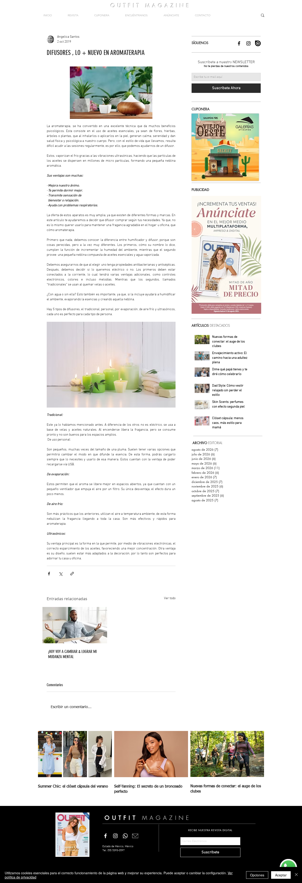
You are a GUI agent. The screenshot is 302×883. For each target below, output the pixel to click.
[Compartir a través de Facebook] (49, 573)
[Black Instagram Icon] (248, 43)
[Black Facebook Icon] (239, 43)
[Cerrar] (296, 875)
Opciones (257, 875)
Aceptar (281, 875)
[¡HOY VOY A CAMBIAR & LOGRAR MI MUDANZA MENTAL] (74, 625)
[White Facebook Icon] (105, 836)
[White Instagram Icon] (115, 836)
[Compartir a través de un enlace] (72, 573)
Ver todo (170, 598)
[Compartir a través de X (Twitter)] (60, 573)
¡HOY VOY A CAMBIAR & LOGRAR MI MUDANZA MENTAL (72, 654)
